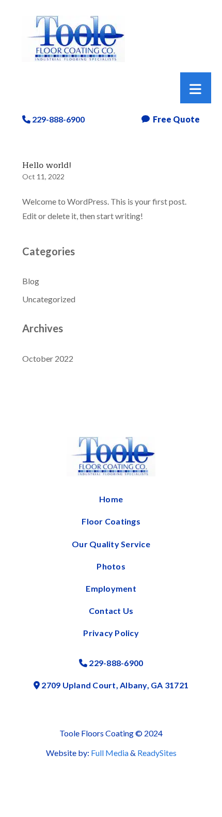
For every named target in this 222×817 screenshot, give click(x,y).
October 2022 (47, 358)
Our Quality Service (111, 544)
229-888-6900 (57, 119)
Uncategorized (48, 299)
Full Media (110, 753)
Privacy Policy (111, 633)
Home (111, 499)
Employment (111, 588)
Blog (30, 281)
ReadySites (157, 753)
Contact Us (111, 610)
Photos (111, 566)
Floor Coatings (111, 521)
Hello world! (46, 165)
